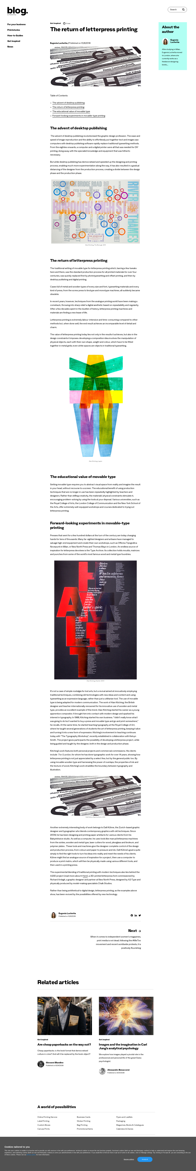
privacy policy (31, 1155)
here (85, 876)
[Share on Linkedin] (136, 915)
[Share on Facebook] (132, 915)
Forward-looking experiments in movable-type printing (78, 116)
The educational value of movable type (71, 112)
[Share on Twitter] (140, 915)
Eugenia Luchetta (58, 43)
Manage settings (129, 1159)
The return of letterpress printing (68, 107)
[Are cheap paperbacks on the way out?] (64, 1016)
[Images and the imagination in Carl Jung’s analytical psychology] (126, 1016)
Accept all (145, 1159)
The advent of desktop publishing (68, 103)
